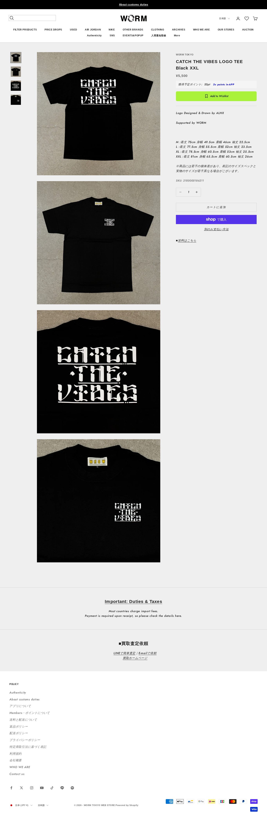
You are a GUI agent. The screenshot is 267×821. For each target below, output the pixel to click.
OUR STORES (226, 29)
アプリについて (20, 706)
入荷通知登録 (158, 35)
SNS (112, 35)
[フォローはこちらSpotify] (72, 788)
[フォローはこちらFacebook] (11, 788)
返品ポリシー (18, 726)
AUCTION (248, 29)
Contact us (16, 774)
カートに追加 (216, 207)
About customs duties (133, 4)
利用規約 (15, 754)
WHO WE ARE (201, 29)
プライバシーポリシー (24, 740)
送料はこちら (187, 240)
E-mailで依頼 (148, 653)
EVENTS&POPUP (133, 35)
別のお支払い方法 (216, 229)
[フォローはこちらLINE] (62, 788)
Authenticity (94, 35)
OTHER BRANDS (133, 29)
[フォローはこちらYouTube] (42, 788)
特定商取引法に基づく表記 (27, 747)
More (177, 35)
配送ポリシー (18, 733)
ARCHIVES (178, 29)
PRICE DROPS (53, 29)
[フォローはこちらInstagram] (32, 788)
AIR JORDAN (93, 29)
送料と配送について (23, 720)
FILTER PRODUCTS (25, 29)
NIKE (112, 29)
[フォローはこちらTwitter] (21, 788)
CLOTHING (157, 29)
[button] (246, 18)
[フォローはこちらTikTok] (52, 788)
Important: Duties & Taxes (133, 601)
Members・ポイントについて (29, 713)
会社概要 (15, 760)
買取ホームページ (135, 658)
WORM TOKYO (185, 54)
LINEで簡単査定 (124, 653)
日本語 (222, 18)
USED (73, 29)
